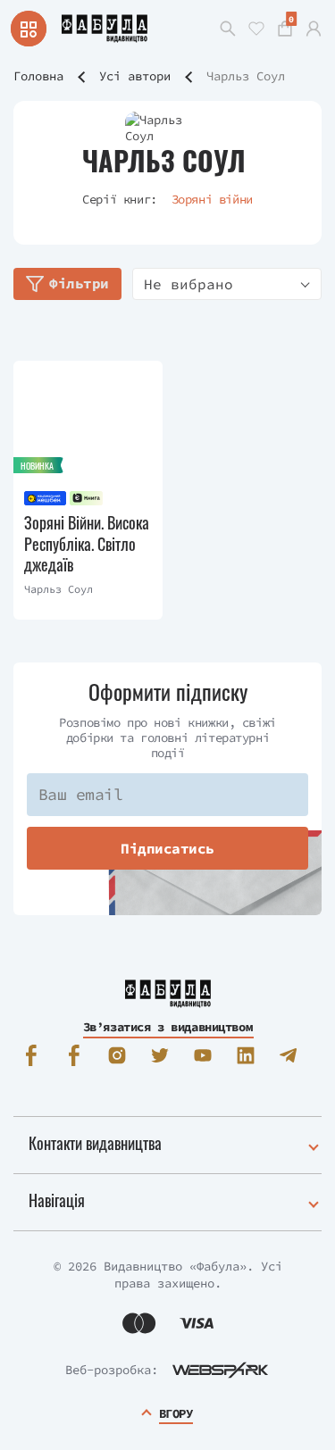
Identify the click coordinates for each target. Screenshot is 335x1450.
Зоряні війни (212, 199)
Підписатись (167, 848)
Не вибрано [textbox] (188, 284)
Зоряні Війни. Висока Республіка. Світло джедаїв (86, 543)
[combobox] (227, 284)
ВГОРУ (176, 1413)
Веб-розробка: (111, 1370)
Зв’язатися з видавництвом (168, 1027)
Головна (38, 76)
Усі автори (135, 76)
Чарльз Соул (58, 589)
